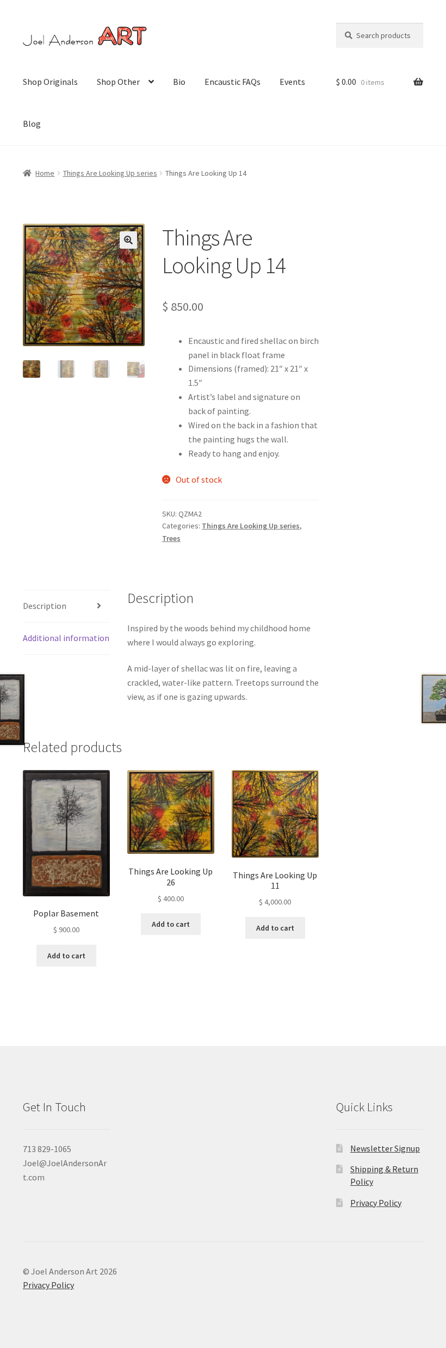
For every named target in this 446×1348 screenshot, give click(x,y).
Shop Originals (50, 81)
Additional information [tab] (66, 637)
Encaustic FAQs (233, 81)
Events (292, 81)
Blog (32, 123)
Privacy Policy (375, 1202)
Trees (171, 538)
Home (44, 173)
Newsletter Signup (385, 1148)
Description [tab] (44, 605)
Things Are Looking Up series (110, 173)
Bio (179, 81)
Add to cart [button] (66, 956)
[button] (128, 240)
